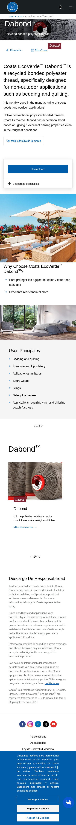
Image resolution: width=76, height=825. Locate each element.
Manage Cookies (38, 799)
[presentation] (36, 425)
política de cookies (27, 790)
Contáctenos (38, 169)
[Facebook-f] (22, 724)
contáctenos (52, 683)
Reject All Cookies (38, 808)
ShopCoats (41, 50)
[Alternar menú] (70, 8)
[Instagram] (30, 724)
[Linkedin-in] (38, 724)
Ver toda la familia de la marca (23, 140)
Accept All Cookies (38, 817)
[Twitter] (46, 724)
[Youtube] (53, 724)
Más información (23, 527)
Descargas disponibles (26, 183)
